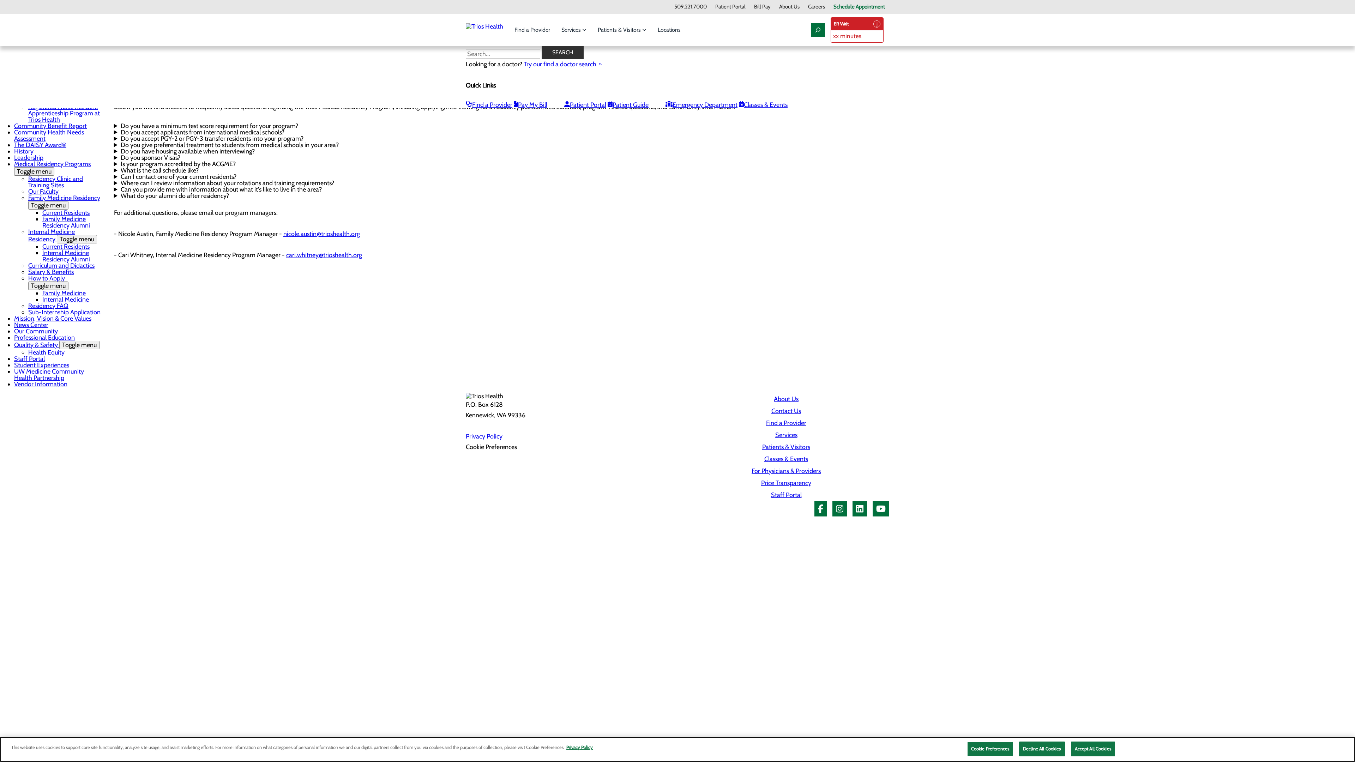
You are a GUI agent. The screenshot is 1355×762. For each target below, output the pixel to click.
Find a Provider (532, 29)
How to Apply (47, 282)
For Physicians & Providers (786, 471)
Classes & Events (766, 105)
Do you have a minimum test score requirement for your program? (209, 126)
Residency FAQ (48, 306)
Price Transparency (786, 483)
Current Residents (66, 213)
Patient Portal (730, 7)
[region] (677, 749)
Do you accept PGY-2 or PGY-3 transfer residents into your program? (212, 138)
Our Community (36, 331)
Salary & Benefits (51, 272)
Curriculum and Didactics (61, 266)
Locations (669, 29)
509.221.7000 (690, 7)
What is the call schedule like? (160, 170)
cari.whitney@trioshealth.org (324, 255)
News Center (31, 325)
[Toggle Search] (818, 30)
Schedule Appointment (859, 7)
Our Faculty (43, 191)
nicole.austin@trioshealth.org (321, 234)
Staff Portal (29, 359)
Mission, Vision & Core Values (52, 318)
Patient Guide (631, 105)
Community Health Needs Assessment (49, 135)
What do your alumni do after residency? (175, 196)
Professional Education (44, 337)
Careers (816, 7)
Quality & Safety (55, 345)
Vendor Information (40, 384)
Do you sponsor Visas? (150, 158)
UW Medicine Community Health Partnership (49, 375)
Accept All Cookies (1093, 748)
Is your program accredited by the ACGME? (178, 164)
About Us (789, 7)
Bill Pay (762, 7)
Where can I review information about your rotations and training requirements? (227, 183)
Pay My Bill (532, 105)
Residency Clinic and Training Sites (55, 182)
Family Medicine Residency (64, 201)
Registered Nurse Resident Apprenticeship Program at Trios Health (64, 113)
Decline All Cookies (1042, 748)
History (24, 151)
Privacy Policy (484, 436)
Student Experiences (41, 365)
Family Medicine (64, 293)
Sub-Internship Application (64, 312)
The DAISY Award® (40, 145)
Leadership (28, 158)
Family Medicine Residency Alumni (66, 222)
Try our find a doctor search (560, 64)
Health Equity (46, 352)
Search (562, 52)
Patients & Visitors (620, 29)
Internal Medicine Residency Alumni (66, 256)
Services (571, 29)
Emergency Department (705, 105)
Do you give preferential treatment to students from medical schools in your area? (230, 145)
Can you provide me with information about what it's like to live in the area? (221, 189)
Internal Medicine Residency (61, 235)
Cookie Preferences (990, 748)
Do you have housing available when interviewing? (188, 151)
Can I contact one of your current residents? (178, 177)
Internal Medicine (65, 299)
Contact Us (786, 411)
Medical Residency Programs (52, 167)
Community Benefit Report (50, 126)
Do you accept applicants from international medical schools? (202, 132)
